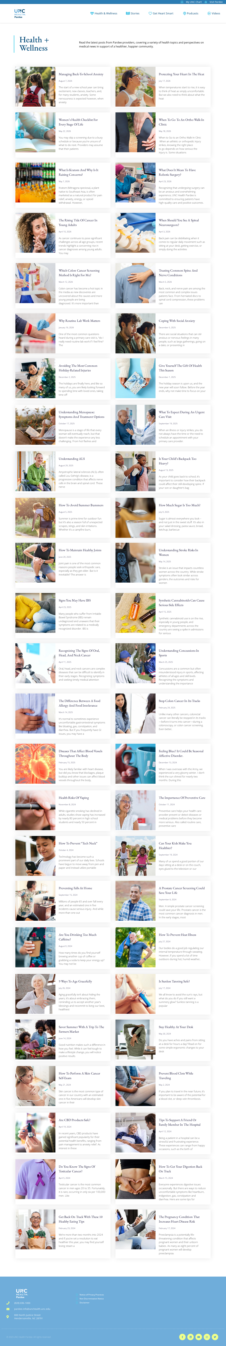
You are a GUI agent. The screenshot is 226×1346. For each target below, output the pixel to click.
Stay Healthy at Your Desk (176, 1027)
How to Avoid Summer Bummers (81, 505)
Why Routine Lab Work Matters (79, 320)
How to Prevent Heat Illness (177, 934)
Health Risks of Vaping (74, 797)
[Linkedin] (190, 1337)
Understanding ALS (72, 458)
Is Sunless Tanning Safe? (174, 981)
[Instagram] (207, 1337)
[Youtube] (198, 1337)
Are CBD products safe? (74, 1120)
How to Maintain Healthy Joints (80, 550)
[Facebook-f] (182, 1337)
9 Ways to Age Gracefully (75, 981)
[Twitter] (215, 1337)
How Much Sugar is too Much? (180, 505)
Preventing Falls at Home (75, 888)
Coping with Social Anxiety (177, 320)
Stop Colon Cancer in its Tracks (179, 701)
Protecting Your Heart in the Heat (181, 74)
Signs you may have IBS (75, 600)
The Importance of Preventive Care (182, 797)
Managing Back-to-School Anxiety (81, 74)
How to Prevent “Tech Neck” (78, 843)
